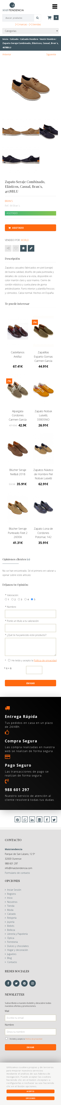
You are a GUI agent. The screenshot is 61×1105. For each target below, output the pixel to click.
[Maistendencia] (13, 7)
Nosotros (12, 901)
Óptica (10, 938)
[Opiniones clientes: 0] (23, 248)
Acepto (30, 1091)
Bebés (10, 925)
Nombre (9, 1024)
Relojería (11, 917)
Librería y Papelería (17, 933)
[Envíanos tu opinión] (31, 248)
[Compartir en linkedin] (32, 820)
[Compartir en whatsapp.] (24, 820)
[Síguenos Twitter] (17, 983)
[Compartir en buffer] (39, 820)
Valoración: (13, 595)
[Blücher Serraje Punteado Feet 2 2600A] (17, 507)
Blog (9, 958)
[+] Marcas (21, 24)
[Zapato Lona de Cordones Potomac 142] (43, 507)
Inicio (10, 897)
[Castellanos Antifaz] (17, 331)
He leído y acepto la (34, 660)
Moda (10, 909)
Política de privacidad (45, 660)
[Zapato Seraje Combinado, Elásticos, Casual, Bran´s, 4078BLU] (30, 88)
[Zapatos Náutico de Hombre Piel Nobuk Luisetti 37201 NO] (43, 449)
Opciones (30, 1098)
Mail (7, 1010)
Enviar (30, 1047)
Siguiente (51, 54)
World (25, 240)
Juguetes (11, 954)
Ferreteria (12, 941)
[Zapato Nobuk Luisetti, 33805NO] (43, 390)
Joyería (10, 921)
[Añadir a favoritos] (16, 248)
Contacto (12, 962)
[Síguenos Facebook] (9, 983)
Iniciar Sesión (14, 889)
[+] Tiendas (35, 24)
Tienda (10, 905)
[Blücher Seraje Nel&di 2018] (17, 449)
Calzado (11, 913)
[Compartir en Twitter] (54, 820)
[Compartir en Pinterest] (17, 820)
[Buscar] (37, 17)
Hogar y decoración (17, 949)
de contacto (17, 872)
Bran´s (9, 201)
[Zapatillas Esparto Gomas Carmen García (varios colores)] (43, 331)
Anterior (6, 54)
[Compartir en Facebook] (46, 820)
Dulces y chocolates (18, 946)
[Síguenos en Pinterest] (25, 983)
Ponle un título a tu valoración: (23, 620)
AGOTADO (18, 227)
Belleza (11, 929)
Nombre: (11, 606)
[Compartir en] (8, 248)
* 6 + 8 (7, 668)
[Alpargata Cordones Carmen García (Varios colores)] (17, 390)
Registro (11, 893)
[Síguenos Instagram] (33, 983)
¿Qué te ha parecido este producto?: (27, 635)
